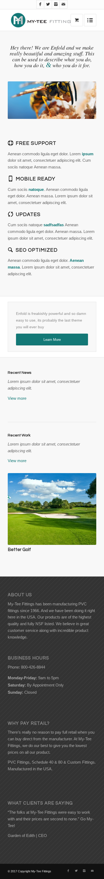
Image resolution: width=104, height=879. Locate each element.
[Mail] (63, 4)
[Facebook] (40, 4)
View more (17, 398)
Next (84, 100)
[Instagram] (55, 4)
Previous (20, 100)
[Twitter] (48, 4)
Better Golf (19, 549)
